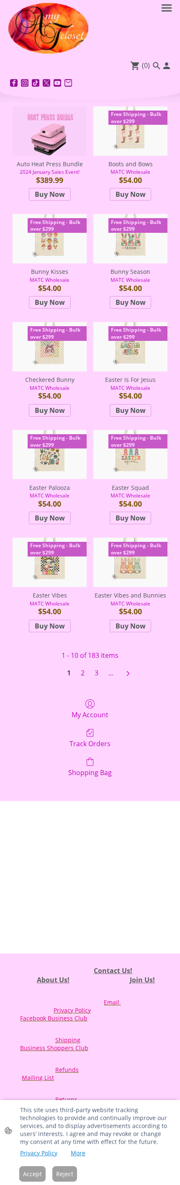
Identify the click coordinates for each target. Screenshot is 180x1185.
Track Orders (90, 743)
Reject (64, 1174)
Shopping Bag (90, 772)
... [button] (110, 673)
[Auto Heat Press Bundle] (50, 131)
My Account (90, 714)
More (78, 1153)
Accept (32, 1174)
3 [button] (96, 673)
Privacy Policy (38, 1153)
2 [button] (83, 673)
